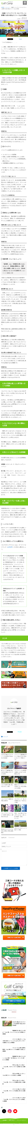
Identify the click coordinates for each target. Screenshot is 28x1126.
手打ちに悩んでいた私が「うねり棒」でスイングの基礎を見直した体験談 (13, 1082)
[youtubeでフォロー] (15, 1111)
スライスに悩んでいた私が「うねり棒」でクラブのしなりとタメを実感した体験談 (14, 1099)
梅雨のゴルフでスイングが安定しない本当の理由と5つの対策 (20, 786)
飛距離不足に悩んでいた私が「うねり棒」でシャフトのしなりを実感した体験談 (14, 1032)
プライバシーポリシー (21, 1120)
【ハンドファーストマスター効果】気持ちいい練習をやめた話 (7, 815)
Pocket (20, 39)
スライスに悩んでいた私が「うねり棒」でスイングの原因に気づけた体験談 (14, 1090)
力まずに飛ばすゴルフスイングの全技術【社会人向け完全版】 (7, 756)
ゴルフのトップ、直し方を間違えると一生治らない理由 (20, 800)
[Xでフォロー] (4, 1111)
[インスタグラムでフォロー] (10, 1111)
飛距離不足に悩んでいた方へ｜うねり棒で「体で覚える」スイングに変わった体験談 (14, 1058)
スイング (5, 736)
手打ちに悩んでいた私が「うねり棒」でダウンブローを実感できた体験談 (13, 1066)
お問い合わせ (11, 1120)
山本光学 (9, 547)
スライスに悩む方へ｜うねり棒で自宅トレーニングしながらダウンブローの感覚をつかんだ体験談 (14, 1041)
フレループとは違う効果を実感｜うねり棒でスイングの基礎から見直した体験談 (14, 1049)
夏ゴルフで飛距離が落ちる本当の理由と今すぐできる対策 (7, 772)
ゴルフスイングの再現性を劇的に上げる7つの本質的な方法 (20, 772)
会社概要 (4, 1120)
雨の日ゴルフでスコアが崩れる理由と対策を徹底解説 (7, 831)
